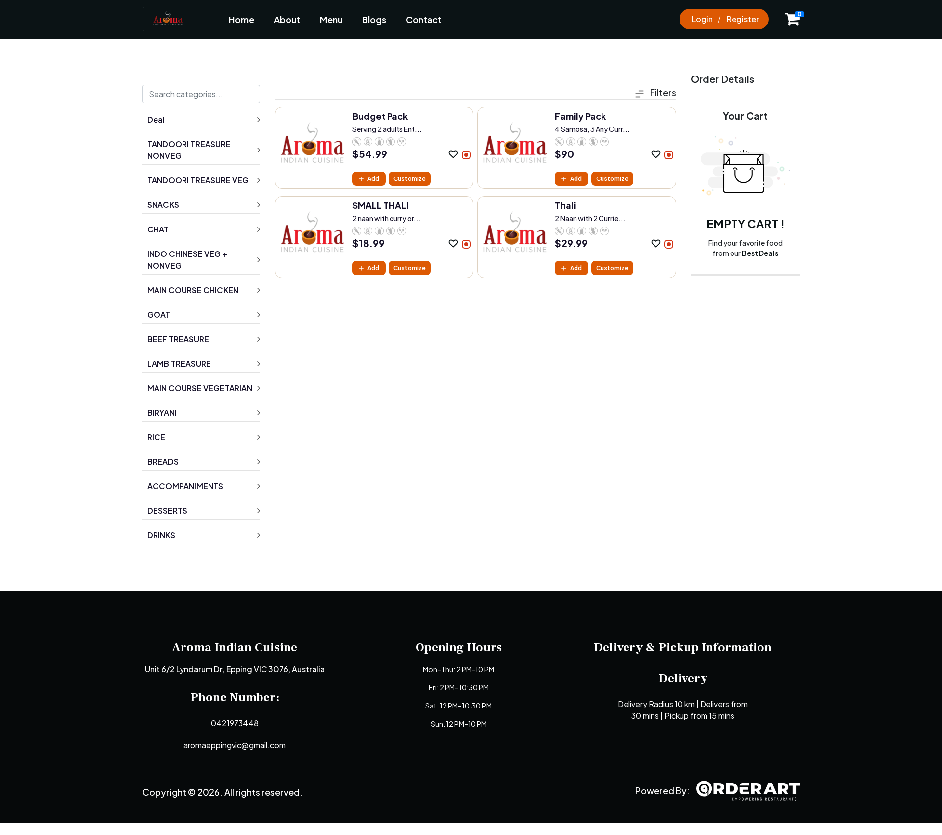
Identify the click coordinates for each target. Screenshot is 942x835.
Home (241, 19)
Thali (565, 205)
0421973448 (235, 723)
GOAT (158, 314)
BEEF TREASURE (178, 339)
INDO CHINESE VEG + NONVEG (187, 260)
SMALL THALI (380, 205)
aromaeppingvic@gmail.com (234, 745)
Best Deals (760, 253)
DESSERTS (167, 511)
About (287, 19)
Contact (424, 19)
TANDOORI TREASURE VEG (198, 180)
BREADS (163, 461)
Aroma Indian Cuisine (234, 647)
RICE (156, 437)
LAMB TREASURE (179, 363)
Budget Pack (380, 116)
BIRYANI (162, 412)
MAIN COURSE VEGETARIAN (199, 388)
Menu (331, 19)
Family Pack (580, 116)
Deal (156, 119)
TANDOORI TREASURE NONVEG (189, 150)
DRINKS (161, 535)
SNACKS (163, 205)
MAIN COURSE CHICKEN (192, 290)
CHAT (158, 229)
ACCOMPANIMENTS (185, 486)
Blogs (374, 19)
